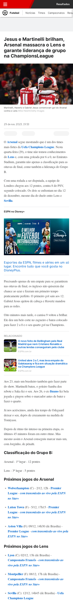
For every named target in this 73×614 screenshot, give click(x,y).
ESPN (21, 4)
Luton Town (16, 507)
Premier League (18, 531)
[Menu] (5, 4)
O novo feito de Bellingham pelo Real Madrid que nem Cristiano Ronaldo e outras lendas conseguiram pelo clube (41, 344)
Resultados (63, 4)
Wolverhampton (19, 488)
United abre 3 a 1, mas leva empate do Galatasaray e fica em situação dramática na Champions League (42, 363)
